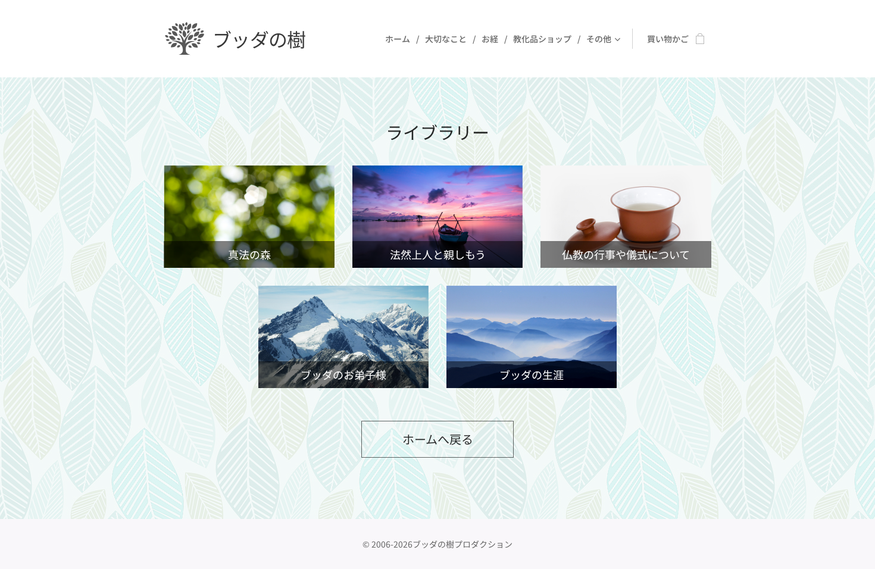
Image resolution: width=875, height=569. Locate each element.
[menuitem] (400, 39)
